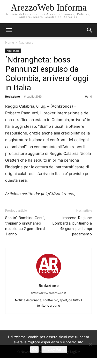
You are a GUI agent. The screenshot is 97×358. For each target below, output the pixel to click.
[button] (90, 30)
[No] (90, 344)
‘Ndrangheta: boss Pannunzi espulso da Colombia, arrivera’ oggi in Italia (46, 73)
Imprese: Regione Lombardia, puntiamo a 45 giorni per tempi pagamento (72, 226)
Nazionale (26, 42)
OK (34, 349)
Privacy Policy (54, 349)
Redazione (12, 96)
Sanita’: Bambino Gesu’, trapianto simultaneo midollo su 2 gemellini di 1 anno (25, 226)
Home (9, 42)
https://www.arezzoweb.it (48, 293)
